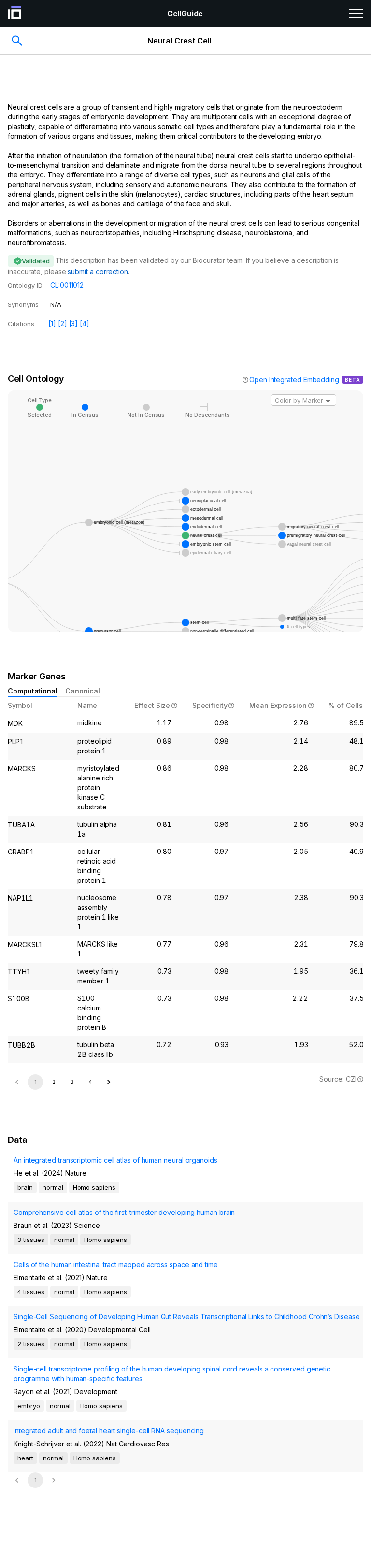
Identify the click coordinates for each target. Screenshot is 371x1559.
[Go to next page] (108, 1082)
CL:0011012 (67, 285)
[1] (52, 323)
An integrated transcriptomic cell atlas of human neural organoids (115, 1160)
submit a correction (98, 271)
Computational (32, 691)
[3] (73, 323)
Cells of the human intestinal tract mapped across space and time (116, 1264)
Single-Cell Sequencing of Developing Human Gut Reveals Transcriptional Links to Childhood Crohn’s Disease (187, 1317)
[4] (84, 323)
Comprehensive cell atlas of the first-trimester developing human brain (124, 1212)
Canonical (82, 691)
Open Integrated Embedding (294, 379)
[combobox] (303, 400)
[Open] (328, 401)
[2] (62, 323)
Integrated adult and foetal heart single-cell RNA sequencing (109, 1431)
